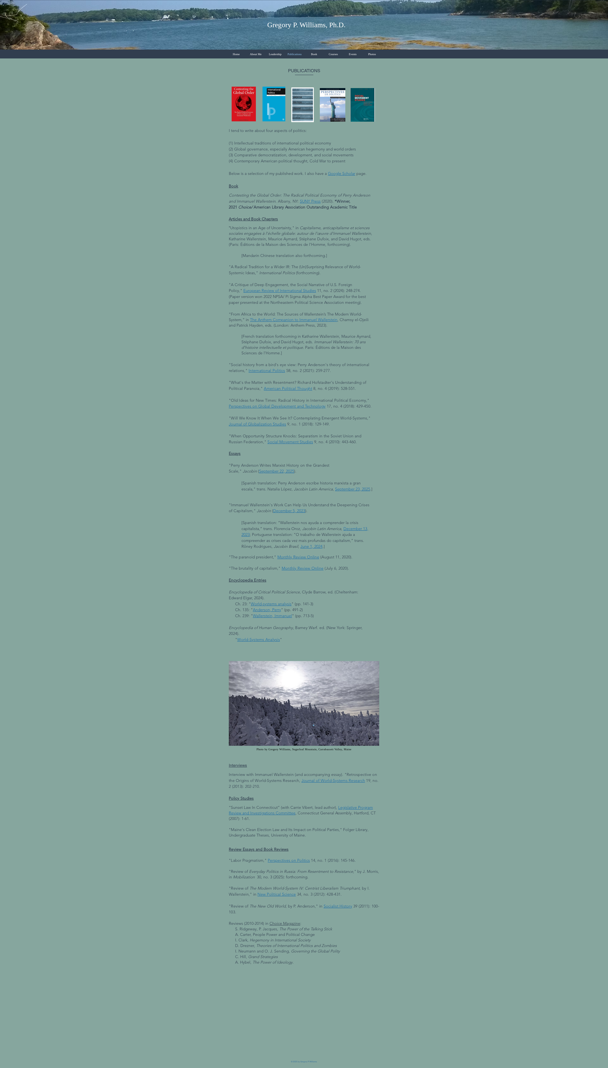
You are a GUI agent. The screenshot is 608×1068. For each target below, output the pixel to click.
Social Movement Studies (290, 441)
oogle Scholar (343, 173)
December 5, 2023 (289, 510)
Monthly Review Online (302, 568)
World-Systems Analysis (258, 639)
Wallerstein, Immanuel (272, 615)
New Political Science (276, 894)
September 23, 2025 (352, 489)
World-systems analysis (271, 603)
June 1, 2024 (311, 546)
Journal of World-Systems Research (333, 780)
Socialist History (338, 906)
